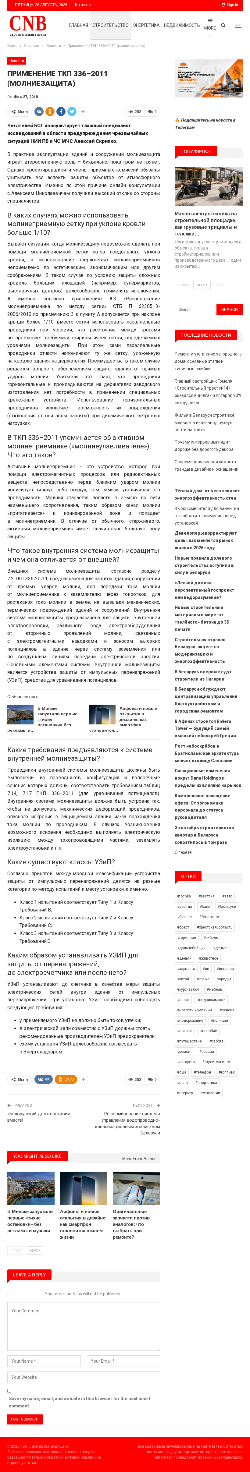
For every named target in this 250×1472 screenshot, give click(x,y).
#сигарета (186, 1062)
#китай (183, 979)
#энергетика (206, 1083)
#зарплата (186, 969)
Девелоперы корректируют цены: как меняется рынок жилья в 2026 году (206, 540)
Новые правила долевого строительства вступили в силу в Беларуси (204, 565)
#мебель (214, 989)
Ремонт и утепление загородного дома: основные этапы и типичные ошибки (208, 361)
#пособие (208, 1031)
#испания (225, 969)
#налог (183, 1000)
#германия (186, 938)
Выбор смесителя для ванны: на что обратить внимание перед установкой (207, 515)
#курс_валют (188, 989)
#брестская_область (214, 927)
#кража (203, 979)
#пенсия (227, 1010)
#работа (216, 1041)
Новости (16, 61)
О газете (183, 852)
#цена (182, 1083)
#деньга (220, 948)
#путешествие (189, 1041)
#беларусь (227, 906)
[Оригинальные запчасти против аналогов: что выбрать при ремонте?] (136, 1188)
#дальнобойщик (191, 948)
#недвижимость (211, 1000)
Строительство (110, 25)
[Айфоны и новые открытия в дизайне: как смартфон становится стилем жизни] (102, 715)
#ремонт (184, 1051)
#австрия (206, 896)
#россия (206, 1051)
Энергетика (146, 25)
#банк (205, 906)
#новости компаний (194, 1010)
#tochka (184, 896)
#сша (181, 1072)
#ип (206, 969)
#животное (208, 958)
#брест (183, 927)
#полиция (219, 1020)
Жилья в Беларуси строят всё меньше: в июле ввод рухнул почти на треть (204, 422)
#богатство (209, 917)
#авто (227, 896)
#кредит (224, 979)
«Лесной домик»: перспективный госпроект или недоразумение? (204, 590)
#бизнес (184, 917)
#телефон (202, 1072)
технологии (210, 1093)
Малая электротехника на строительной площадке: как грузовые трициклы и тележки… (206, 223)
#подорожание (190, 1020)
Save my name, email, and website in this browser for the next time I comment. (79, 1402)
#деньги (184, 958)
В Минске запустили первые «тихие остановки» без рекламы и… (42, 719)
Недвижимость (182, 25)
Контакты (83, 5)
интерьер (185, 1093)
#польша (184, 1031)
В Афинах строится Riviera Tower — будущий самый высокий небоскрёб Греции (205, 728)
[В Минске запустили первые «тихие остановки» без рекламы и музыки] (20, 715)
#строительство (216, 1062)
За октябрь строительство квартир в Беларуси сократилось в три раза (204, 835)
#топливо (227, 1072)
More (210, 28)
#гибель (211, 938)
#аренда (184, 906)
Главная (78, 25)
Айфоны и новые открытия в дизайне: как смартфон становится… (123, 719)
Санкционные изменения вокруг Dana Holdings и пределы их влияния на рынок (208, 778)
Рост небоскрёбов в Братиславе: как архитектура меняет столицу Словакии (207, 753)
